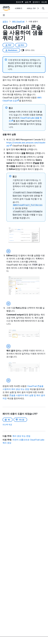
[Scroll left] (13, 8)
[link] (33, 21)
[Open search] (43, 8)
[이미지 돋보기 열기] (8, 251)
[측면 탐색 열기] (4, 15)
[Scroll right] (37, 8)
